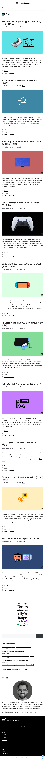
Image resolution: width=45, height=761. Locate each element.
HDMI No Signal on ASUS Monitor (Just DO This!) (22, 324)
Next (12, 597)
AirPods (4, 735)
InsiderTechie (22, 757)
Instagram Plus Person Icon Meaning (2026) (19, 81)
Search (4, 633)
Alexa (3, 732)
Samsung (6, 193)
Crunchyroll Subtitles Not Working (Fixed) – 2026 (22, 478)
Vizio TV (4, 737)
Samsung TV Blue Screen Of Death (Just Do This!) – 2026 (21, 142)
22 (8, 597)
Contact (4, 751)
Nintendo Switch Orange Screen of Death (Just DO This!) (22, 265)
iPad (3, 745)
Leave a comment (9, 73)
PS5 (5, 254)
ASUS (5, 374)
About (3, 749)
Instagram (6, 130)
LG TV (5, 468)
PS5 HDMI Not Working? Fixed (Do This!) (21, 384)
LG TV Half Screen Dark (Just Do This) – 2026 (21, 444)
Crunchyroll (7, 529)
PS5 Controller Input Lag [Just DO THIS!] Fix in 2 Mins (21, 22)
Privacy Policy (5, 753)
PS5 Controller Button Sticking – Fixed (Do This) (20, 203)
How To (6, 71)
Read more (30, 66)
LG (4, 465)
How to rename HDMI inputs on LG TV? (20, 538)
